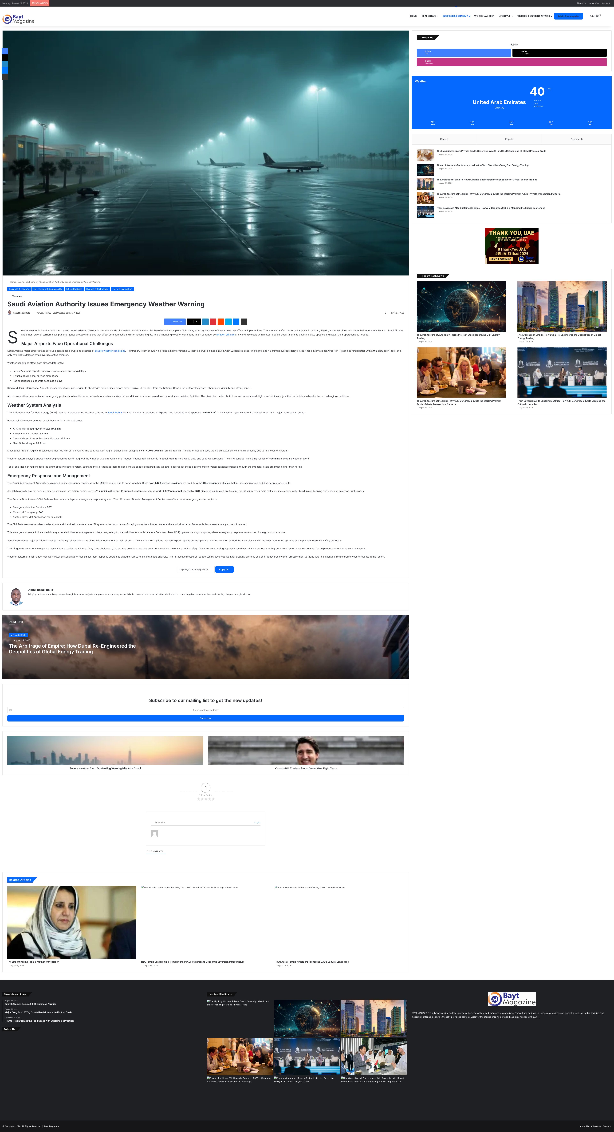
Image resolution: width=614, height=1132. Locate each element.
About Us (581, 3)
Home (413, 16)
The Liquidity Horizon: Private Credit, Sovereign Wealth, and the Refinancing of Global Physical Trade (491, 151)
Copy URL (224, 569)
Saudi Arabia (114, 412)
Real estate (429, 16)
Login (257, 822)
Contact (606, 3)
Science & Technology (97, 289)
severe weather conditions (110, 350)
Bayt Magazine (51, 1126)
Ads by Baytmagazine (568, 16)
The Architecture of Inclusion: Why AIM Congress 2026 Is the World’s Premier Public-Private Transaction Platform (499, 193)
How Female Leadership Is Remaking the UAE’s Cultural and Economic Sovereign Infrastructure (192, 961)
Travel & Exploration (122, 289)
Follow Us (9, 1029)
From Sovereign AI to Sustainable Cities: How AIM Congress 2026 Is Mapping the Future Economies (491, 208)
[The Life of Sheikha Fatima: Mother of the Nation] (71, 922)
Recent (444, 139)
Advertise (594, 3)
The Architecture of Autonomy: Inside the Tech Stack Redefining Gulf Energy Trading (483, 165)
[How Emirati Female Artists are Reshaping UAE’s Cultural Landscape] (339, 922)
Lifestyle (505, 16)
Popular (509, 139)
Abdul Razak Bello (21, 313)
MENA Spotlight (74, 289)
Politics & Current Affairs (533, 16)
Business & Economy (455, 16)
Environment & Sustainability (48, 289)
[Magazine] (18, 17)
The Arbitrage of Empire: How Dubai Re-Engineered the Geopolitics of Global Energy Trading (72, 648)
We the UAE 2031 (484, 16)
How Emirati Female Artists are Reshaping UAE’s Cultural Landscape (312, 961)
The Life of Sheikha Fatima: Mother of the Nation (33, 961)
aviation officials (225, 334)
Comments (577, 139)
